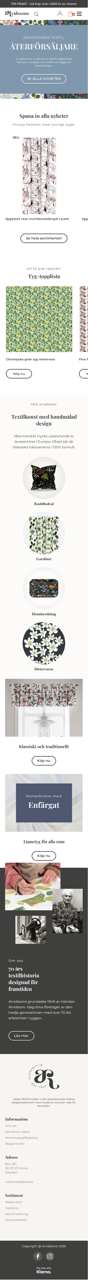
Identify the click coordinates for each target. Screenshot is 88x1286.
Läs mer (21, 1036)
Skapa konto (15, 1144)
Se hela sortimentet (44, 238)
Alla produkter (16, 1220)
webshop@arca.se (19, 1182)
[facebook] (38, 1256)
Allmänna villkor (17, 1132)
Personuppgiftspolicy (21, 1138)
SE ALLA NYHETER (44, 79)
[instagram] (50, 1256)
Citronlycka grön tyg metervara (30, 359)
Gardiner (12, 1208)
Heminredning (16, 1214)
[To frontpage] (17, 14)
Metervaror (13, 1202)
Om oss (11, 1126)
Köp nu (19, 374)
